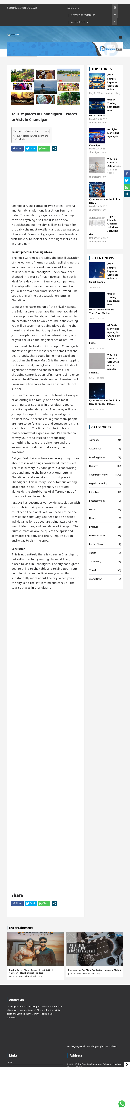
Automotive (95, 448)
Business (93, 465)
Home (92, 518)
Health (92, 509)
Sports (92, 552)
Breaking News (97, 457)
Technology (95, 561)
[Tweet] (31, 148)
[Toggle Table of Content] (45, 131)
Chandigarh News (98, 474)
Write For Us (79, 22)
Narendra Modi (97, 535)
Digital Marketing (98, 483)
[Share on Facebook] (17, 148)
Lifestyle (93, 526)
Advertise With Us (83, 15)
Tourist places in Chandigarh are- (32, 135)
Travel (92, 570)
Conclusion (20, 139)
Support (73, 7)
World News (95, 578)
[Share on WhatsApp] (44, 148)
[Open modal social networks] (54, 148)
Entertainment (96, 500)
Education (94, 492)
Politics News (96, 544)
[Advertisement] (45, 178)
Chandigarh (42, 272)
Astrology (94, 439)
